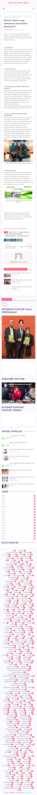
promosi (27, 702)
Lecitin (29, 638)
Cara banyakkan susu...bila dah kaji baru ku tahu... (22, 463)
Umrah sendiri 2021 (24, 769)
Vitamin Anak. (9, 776)
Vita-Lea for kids (10, 774)
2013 (18, 525)
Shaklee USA (24, 748)
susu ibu (30, 755)
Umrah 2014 (12, 769)
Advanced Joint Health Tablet (13, 552)
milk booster (12, 651)
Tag (28, 757)
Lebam (22, 638)
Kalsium (14, 623)
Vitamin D (29, 776)
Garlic (31, 604)
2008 (18, 538)
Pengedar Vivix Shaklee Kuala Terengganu (18, 691)
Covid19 (6, 586)
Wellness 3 (19, 782)
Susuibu (21, 757)
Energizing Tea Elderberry (11, 596)
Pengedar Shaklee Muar (16, 16)
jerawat (6, 623)
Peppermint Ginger (28, 693)
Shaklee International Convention (25, 737)
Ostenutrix (7, 661)
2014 (18, 522)
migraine (26, 649)
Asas (6, 560)
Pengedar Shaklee (26, 666)
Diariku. (8, 592)
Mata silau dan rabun (17, 643)
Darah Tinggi (21, 586)
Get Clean (30, 605)
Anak (8, 556)
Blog (15, 792)
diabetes (14, 590)
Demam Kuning (21, 588)
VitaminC (20, 778)
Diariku (29, 590)
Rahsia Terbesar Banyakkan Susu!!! (18, 442)
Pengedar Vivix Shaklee (28, 687)
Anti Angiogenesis (26, 556)
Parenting (19, 662)
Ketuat (30, 630)
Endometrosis (29, 594)
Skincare (23, 752)
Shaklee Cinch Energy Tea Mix (13, 729)
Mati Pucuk (30, 643)
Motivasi (18, 653)
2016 (18, 517)
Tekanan (17, 759)
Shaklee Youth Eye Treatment (14, 750)
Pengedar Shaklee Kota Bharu (26, 676)
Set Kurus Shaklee (11, 718)
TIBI (17, 761)
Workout (18, 784)
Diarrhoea (17, 592)
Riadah (7, 712)
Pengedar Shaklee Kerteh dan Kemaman (18, 674)
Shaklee (17, 721)
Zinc (19, 790)
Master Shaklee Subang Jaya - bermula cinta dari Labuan (22, 280)
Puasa (23, 704)
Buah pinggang (11, 573)
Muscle (6, 655)
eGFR (12, 594)
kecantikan (30, 623)
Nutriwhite (9, 657)
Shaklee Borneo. (11, 725)
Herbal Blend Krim (11, 615)
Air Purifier (28, 552)
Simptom (7, 752)
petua (7, 699)
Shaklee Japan (10, 738)
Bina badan (21, 569)
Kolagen (30, 632)
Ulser (20, 767)
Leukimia (15, 640)
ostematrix (26, 659)
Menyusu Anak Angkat (14, 649)
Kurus (23, 636)
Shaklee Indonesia (8, 737)
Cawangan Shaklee (13, 577)
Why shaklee (9, 784)
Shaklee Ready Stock (24, 746)
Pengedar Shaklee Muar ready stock (21, 273)
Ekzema (20, 594)
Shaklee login (27, 742)
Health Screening (9, 613)
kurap (16, 636)
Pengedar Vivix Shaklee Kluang (18, 689)
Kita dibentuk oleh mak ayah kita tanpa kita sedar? (22, 287)
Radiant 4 (7, 706)
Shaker (9, 721)
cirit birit (29, 581)
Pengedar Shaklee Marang (11, 680)
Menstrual (30, 647)
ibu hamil (20, 617)
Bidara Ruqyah (10, 569)
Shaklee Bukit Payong (24, 725)
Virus (15, 773)
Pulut (30, 704)
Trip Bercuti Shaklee (18, 765)
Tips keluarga (26, 761)
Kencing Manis (19, 628)
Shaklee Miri (19, 744)
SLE (31, 752)
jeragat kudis (26, 621)
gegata (14, 605)
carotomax (30, 575)
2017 (18, 514)
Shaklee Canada (13, 727)
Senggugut (23, 714)
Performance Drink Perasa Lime (14, 697)
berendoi (9, 566)
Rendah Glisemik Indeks (18, 708)
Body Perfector (17, 571)
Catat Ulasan (5, 305)
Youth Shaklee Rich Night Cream (12, 788)
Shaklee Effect (25, 731)
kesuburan (21, 630)
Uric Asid (19, 771)
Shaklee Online (12, 746)
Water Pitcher (25, 780)
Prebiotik (10, 702)
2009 (18, 536)
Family (16, 600)
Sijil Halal (28, 750)
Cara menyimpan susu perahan (17, 435)
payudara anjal (24, 664)
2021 (18, 504)
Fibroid (16, 602)
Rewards (31, 710)
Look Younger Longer (27, 640)
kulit (28, 634)
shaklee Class (28, 729)
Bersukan (18, 566)
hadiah (6, 609)
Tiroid (19, 763)
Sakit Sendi (23, 712)
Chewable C (24, 579)
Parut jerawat (28, 662)
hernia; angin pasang (25, 615)
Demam (31, 586)
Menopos (21, 647)
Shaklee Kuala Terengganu (24, 738)
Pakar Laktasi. (9, 662)
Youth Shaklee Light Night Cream (24, 786)
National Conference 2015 (17, 655)
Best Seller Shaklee (8, 567)
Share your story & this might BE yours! (19, 456)
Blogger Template (28, 792)
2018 (18, 512)
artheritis (28, 558)
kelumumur (8, 628)
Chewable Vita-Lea (10, 581)
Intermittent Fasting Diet (20, 619)
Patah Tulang (12, 664)
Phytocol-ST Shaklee (27, 699)
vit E (29, 773)
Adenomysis (21, 550)
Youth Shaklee (9, 786)
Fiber (8, 602)
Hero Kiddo (10, 617)
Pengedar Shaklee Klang (10, 676)
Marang (31, 642)
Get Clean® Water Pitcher (12, 607)
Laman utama (7, 16)
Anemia (15, 556)
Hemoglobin (20, 613)
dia (7, 590)
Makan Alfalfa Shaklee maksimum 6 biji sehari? (22, 449)
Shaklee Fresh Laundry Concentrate (18, 733)
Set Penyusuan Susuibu (25, 718)
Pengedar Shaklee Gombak (18, 672)
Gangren (23, 604)
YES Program (28, 784)
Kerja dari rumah (13, 232)
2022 (18, 501)
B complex (29, 560)
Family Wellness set (27, 600)
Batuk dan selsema (11, 564)
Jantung (9, 621)
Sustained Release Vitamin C (11, 755)
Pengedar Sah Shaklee (24, 232)
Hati (7, 611)
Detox (30, 588)
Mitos (27, 651)
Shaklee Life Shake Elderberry (24, 740)
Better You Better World (18, 3)
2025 (18, 495)
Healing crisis (16, 611)
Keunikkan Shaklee (20, 632)
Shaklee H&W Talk (10, 735)
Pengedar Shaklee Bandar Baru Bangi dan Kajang (18, 668)
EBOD (5, 594)
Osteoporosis (16, 661)
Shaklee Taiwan (13, 748)
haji (13, 609)
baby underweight (14, 562)
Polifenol (31, 700)
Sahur (14, 712)
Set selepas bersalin (26, 719)
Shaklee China (24, 727)
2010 (18, 533)
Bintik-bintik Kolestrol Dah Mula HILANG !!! (21, 470)
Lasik (14, 638)
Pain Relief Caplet (28, 661)
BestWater (20, 567)
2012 (18, 528)
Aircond (7, 554)
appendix (19, 558)
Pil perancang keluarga (19, 700)
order (18, 659)
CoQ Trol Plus (9, 585)
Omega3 (10, 659)
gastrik (6, 605)
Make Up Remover (20, 642)
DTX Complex (27, 592)
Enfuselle (23, 596)
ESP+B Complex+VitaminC (23, 598)
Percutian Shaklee (12, 695)
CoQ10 (18, 585)
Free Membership (26, 602)
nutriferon (31, 655)
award (21, 560)
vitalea (20, 774)
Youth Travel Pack (28, 788)
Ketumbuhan (7, 632)
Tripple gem (30, 765)
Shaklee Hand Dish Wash (25, 735)
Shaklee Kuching (9, 740)
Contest (17, 583)
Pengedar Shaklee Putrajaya (26, 681)
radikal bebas (17, 706)
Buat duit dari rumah (24, 573)
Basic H (25, 562)
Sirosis (16, 752)
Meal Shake (12, 645)
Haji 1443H (21, 609)
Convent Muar (27, 583)
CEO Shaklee (25, 577)
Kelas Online (23, 624)
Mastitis (6, 643)
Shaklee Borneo (26, 723)
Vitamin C (20, 776)
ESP (31, 596)
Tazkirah (9, 759)
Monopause (9, 653)
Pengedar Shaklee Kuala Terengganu (13, 234)
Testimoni (10, 761)
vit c (22, 773)
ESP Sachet (10, 598)
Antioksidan (9, 558)
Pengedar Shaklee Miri (10, 236)
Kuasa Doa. (20, 634)
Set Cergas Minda (12, 716)
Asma (13, 560)
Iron (31, 619)
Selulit (6, 714)
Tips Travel (11, 763)
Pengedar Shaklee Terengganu (11, 687)
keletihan (28, 626)
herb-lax (30, 613)
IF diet (28, 617)
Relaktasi (6, 708)
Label (7, 638)
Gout (29, 607)
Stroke (23, 754)
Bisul (29, 569)
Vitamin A (29, 774)
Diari (22, 590)
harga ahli (30, 609)
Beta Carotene (30, 567)
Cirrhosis (9, 583)
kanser (22, 623)
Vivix (28, 778)
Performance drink (25, 695)
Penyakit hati (8, 693)
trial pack (7, 765)
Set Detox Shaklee (24, 716)
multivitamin (28, 653)
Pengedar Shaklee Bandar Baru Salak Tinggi (18, 670)
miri (20, 651)
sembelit (14, 714)
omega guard (27, 657)
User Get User (29, 771)
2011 (18, 530)
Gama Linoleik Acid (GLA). (11, 604)
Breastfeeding (28, 571)
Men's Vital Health (23, 645)
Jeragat (17, 621)
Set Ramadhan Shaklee (11, 719)
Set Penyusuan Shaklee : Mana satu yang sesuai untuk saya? (22, 477)
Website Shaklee (8, 782)
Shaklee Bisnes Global (12, 723)
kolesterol (10, 634)
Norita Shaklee (9, 29)
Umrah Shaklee (9, 771)
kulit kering (7, 636)
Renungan (31, 708)
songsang (14, 754)
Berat (21, 564)
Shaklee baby (26, 721)
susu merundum (11, 757)
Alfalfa (30, 554)
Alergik (22, 554)
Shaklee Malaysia (8, 744)
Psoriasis (15, 704)
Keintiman (13, 624)
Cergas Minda (13, 579)
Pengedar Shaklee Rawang (18, 683)
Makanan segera (8, 642)
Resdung (6, 710)
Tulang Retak (11, 767)
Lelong (7, 640)
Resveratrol (22, 710)
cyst (13, 586)
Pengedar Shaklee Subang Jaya (18, 685)
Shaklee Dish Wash (13, 731)
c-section (6, 575)
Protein (7, 704)
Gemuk (22, 605)
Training (27, 763)
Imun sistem (7, 619)
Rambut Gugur (28, 706)
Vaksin (8, 773)
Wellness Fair (29, 782)
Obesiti (18, 657)
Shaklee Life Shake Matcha (13, 742)
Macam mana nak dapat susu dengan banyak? (22, 483)
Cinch (21, 581)
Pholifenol (15, 699)
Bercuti (29, 564)
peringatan (28, 697)
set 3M (31, 714)
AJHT (15, 554)
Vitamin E (11, 778)
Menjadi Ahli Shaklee (9, 647)
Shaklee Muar (30, 744)
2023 (18, 498)
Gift (23, 607)
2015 (18, 520)
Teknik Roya (27, 759)
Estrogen (7, 600)
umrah (27, 767)
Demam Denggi (9, 588)
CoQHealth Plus (28, 585)
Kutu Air (30, 636)
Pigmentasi (7, 700)
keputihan (29, 628)
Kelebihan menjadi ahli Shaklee (14, 626)
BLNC (7, 571)
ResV (13, 710)
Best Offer (27, 566)
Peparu (17, 693)
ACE (13, 550)
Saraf (31, 712)
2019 (18, 509)
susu (23, 755)
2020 (18, 506)
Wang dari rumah (13, 780)
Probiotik (19, 702)
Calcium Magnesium (18, 575)
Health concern (27, 611)
